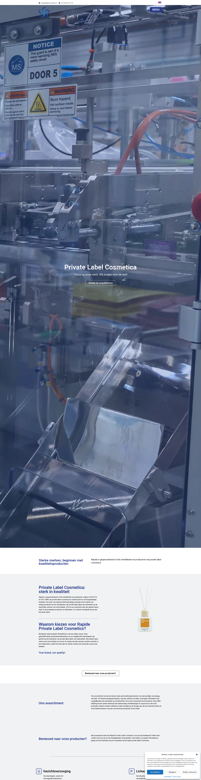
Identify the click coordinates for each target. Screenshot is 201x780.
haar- (96, 699)
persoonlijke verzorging (150, 696)
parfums (130, 699)
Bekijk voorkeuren (189, 772)
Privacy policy (177, 776)
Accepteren (155, 772)
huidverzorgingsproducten (110, 699)
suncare (123, 699)
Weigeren (172, 772)
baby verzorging (141, 699)
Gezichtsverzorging (57, 771)
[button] (197, 754)
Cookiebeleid (168, 776)
